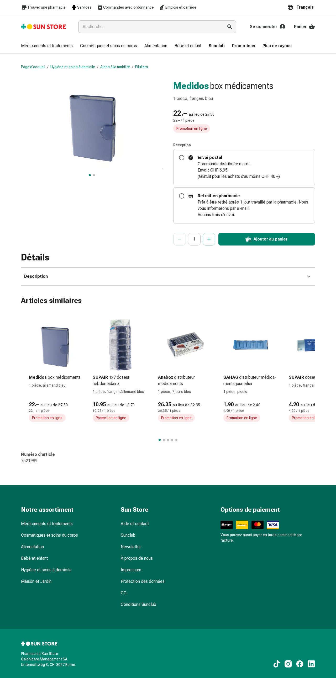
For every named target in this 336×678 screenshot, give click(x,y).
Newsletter (131, 546)
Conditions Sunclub (138, 604)
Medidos (191, 85)
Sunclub (128, 535)
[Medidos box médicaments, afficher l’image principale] (90, 175)
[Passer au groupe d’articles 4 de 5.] (172, 440)
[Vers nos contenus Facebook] (299, 664)
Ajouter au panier (270, 239)
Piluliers (141, 67)
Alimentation (32, 546)
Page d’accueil (33, 67)
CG (124, 592)
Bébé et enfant (34, 558)
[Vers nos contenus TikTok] (276, 664)
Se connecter (263, 26)
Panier (300, 26)
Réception (182, 145)
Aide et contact (135, 523)
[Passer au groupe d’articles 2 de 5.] (164, 440)
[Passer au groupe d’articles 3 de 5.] (168, 440)
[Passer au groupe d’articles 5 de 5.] (176, 440)
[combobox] (149, 26)
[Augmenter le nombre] (209, 239)
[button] (301, 7)
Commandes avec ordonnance (128, 7)
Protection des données (143, 581)
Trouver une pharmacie (46, 7)
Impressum (131, 569)
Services (84, 7)
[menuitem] (47, 46)
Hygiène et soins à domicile (72, 67)
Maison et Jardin (36, 581)
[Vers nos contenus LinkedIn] (311, 664)
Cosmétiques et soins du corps (49, 535)
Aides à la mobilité (115, 67)
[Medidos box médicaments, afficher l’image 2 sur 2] (94, 175)
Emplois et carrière (180, 7)
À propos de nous (137, 558)
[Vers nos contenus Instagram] (288, 664)
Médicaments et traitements (47, 523)
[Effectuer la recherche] (229, 26)
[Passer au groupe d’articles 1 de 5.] (160, 440)
